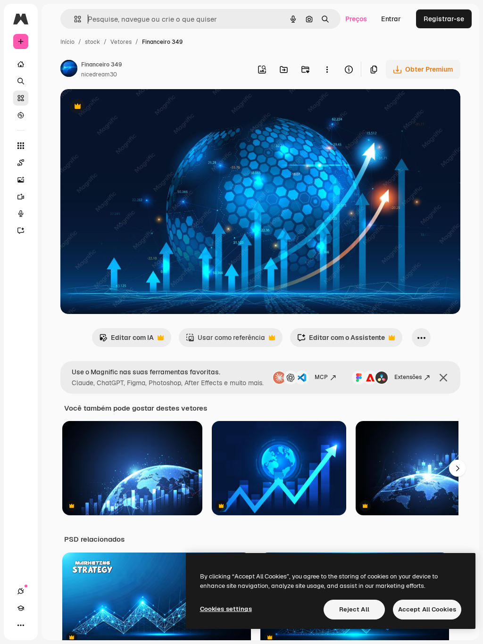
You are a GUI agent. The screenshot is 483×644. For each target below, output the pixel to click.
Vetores (121, 42)
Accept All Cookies (427, 609)
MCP (321, 377)
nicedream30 (99, 74)
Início (67, 42)
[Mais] (20, 625)
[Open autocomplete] (74, 19)
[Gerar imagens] (20, 179)
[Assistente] (20, 230)
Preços (356, 19)
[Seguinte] (457, 468)
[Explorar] (20, 115)
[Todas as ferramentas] (20, 145)
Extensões (408, 377)
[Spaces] (20, 162)
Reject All (354, 609)
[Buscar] (20, 81)
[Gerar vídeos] (20, 196)
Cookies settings (226, 609)
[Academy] (20, 608)
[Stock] (20, 98)
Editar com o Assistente (341, 340)
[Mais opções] (326, 69)
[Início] (20, 64)
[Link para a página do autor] (68, 70)
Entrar (391, 19)
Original (121, 107)
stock (92, 42)
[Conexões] (20, 591)
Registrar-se (444, 19)
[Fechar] (443, 377)
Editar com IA (126, 340)
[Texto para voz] (20, 213)
